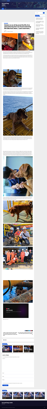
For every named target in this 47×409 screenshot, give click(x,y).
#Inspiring (11, 31)
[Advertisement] (18, 17)
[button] (43, 8)
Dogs (4, 23)
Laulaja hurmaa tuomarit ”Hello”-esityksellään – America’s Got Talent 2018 (40, 29)
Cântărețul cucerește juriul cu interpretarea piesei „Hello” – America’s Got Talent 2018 (39, 19)
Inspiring (7, 23)
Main (5, 8)
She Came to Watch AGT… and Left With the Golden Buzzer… (29, 350)
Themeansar (13, 407)
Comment (3, 358)
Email (3, 376)
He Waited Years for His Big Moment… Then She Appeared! (18, 350)
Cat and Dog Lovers (7, 402)
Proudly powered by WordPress (5, 407)
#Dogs (9, 31)
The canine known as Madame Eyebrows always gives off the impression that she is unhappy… (25, 333)
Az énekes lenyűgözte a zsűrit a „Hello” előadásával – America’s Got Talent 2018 (40, 22)
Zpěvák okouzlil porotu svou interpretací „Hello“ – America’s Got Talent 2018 (40, 25)
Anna (5, 30)
